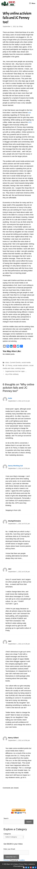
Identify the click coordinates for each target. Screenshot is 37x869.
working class (20, 368)
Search (6, 818)
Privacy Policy (23, 864)
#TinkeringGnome (18, 866)
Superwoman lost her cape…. (16, 371)
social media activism (20, 365)
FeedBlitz (22, 860)
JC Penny (8, 365)
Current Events (15, 362)
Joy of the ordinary (12, 374)
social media (26, 362)
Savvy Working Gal (15, 466)
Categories (7, 834)
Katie (10, 398)
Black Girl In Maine (12, 864)
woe (29, 112)
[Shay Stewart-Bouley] (8, 3)
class (7, 362)
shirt (29, 122)
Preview (6, 860)
